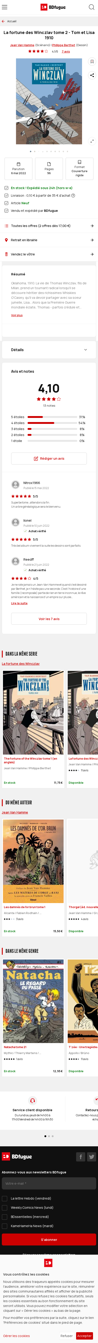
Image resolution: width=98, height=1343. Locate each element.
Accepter (84, 1336)
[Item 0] (30, 151)
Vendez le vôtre (23, 254)
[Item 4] (47, 151)
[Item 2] (38, 151)
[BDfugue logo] (53, 7)
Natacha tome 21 (15, 1047)
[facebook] (80, 1156)
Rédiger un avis (52, 458)
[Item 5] (51, 151)
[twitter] (91, 1156)
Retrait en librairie (24, 240)
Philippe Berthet (63, 45)
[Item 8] (63, 151)
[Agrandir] (92, 141)
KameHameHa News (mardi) (32, 1226)
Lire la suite (19, 603)
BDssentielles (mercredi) (30, 1216)
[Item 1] (34, 151)
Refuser (67, 1336)
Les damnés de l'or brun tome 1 (24, 907)
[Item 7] (59, 151)
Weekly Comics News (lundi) (32, 1207)
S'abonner (49, 1239)
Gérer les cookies (16, 1336)
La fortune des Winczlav (21, 663)
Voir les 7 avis (49, 619)
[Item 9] (67, 151)
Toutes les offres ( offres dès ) (41, 226)
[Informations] (73, 195)
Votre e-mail (14, 1183)
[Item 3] (43, 151)
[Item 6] (55, 151)
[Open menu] (4, 7)
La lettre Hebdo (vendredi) (31, 1198)
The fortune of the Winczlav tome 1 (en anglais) (30, 760)
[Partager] (92, 75)
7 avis (66, 51)
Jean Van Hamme (22, 45)
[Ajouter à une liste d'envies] (92, 61)
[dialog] (49, 1299)
